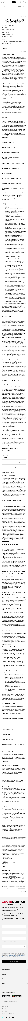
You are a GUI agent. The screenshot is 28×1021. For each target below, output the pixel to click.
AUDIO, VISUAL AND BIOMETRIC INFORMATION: (13, 163)
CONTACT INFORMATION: (8, 142)
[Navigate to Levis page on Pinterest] (6, 1017)
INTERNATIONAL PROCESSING (7, 34)
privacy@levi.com (13, 351)
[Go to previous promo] (4, 6)
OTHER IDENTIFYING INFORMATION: (11, 152)
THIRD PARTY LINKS (5, 32)
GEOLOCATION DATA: (7, 173)
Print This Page (23, 16)
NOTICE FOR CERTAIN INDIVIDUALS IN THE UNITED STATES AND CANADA (13, 39)
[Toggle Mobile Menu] (1, 2)
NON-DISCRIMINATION (8, 739)
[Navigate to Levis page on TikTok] (3, 1017)
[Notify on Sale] (23, 2)
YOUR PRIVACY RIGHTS (6, 43)
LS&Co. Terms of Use (12, 955)
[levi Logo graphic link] (14, 2)
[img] (24, 946)
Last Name (4, 930)
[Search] (20, 2)
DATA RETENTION (5, 45)
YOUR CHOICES (5, 27)
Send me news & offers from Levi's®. (10, 941)
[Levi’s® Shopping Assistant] (4, 2)
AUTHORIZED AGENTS (8, 729)
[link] (4, 1004)
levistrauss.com (6, 62)
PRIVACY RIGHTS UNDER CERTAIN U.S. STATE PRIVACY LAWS (13, 41)
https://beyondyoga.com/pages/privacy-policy (11, 79)
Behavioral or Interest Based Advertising (11, 462)
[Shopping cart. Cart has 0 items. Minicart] (26, 2)
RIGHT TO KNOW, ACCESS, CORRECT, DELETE (13, 724)
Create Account (14, 961)
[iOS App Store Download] (6, 996)
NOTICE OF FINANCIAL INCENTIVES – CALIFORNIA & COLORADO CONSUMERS (13, 745)
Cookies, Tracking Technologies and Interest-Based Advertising (13, 456)
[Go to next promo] (23, 6)
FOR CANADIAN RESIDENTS (7, 46)
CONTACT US (4, 48)
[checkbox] (3, 941)
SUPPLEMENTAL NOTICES (7, 36)
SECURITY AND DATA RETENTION (8, 29)
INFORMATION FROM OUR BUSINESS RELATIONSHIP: (10, 158)
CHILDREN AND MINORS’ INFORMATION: (12, 183)
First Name (4, 924)
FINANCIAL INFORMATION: (9, 147)
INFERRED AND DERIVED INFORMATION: (12, 178)
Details (19, 6)
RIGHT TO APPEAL (7, 734)
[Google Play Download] (16, 996)
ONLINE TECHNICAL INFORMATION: (11, 168)
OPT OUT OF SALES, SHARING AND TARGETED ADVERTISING (12, 719)
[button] (5, 1006)
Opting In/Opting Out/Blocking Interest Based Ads (13, 467)
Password (4, 943)
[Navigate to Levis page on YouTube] (13, 1017)
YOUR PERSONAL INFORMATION (8, 25)
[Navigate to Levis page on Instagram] (10, 1017)
